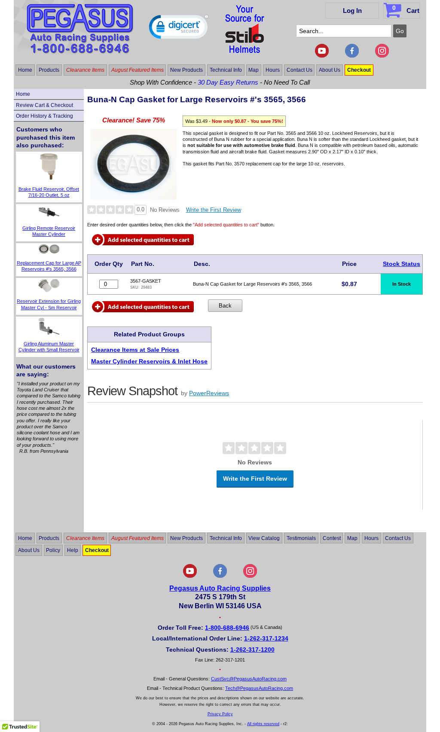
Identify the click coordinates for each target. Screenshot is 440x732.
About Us (329, 70)
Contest (332, 538)
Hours (273, 70)
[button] (179, 28)
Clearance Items (85, 70)
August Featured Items (137, 70)
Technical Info (226, 70)
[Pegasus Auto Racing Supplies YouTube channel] (322, 55)
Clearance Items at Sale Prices (135, 349)
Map (253, 70)
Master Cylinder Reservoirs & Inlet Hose (149, 361)
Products (49, 70)
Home (25, 70)
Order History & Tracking (44, 116)
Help (72, 550)
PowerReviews (209, 393)
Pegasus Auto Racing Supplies (220, 588)
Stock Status (401, 263)
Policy (53, 550)
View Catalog (264, 538)
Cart (405, 9)
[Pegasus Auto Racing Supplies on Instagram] (382, 55)
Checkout (359, 70)
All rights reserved (263, 724)
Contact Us (299, 70)
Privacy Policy (220, 714)
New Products (186, 70)
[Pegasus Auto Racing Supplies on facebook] (352, 55)
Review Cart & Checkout (44, 105)
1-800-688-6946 (227, 627)
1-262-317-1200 (252, 649)
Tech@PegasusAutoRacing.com (259, 688)
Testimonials (301, 538)
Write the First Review (213, 210)
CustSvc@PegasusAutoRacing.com (249, 678)
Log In (352, 10)
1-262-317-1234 (266, 638)
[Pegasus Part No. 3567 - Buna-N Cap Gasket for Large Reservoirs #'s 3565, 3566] (134, 197)
